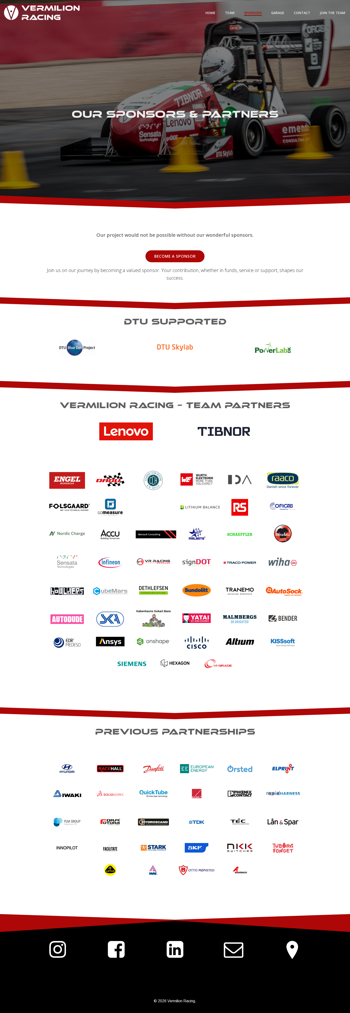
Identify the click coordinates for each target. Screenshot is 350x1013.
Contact (302, 12)
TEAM (230, 12)
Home (210, 12)
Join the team (332, 12)
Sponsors (253, 12)
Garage (277, 12)
